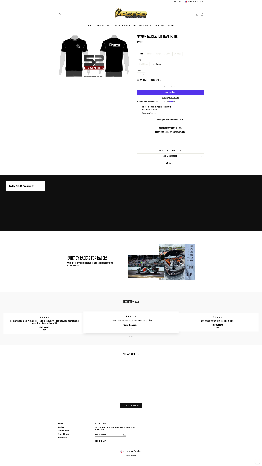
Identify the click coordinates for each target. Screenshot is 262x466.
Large (158, 54)
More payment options (170, 98)
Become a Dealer (122, 25)
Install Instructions (164, 25)
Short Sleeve (143, 64)
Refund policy (62, 437)
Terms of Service (63, 434)
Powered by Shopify (131, 455)
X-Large (167, 54)
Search (60, 424)
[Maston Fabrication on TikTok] (104, 441)
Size (139, 50)
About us (100, 25)
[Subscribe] (124, 434)
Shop (109, 25)
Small (141, 54)
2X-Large (177, 54)
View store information (149, 113)
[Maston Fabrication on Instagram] (96, 441)
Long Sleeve (156, 64)
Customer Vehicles (142, 25)
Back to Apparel (132, 405)
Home (90, 25)
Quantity (141, 70)
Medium (149, 54)
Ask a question (170, 156)
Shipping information (170, 151)
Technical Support (64, 431)
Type (139, 60)
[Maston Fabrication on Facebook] (100, 441)
